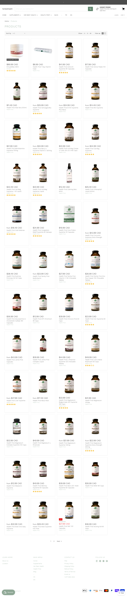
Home (4, 15)
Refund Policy (68, 569)
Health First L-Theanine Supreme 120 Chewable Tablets (67, 361)
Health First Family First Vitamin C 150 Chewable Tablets (67, 278)
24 (84, 33)
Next (59, 541)
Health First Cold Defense (16, 230)
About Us (5, 561)
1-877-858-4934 (69, 577)
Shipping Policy (69, 566)
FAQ (65, 561)
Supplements (15, 15)
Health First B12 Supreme (94, 108)
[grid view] (103, 33)
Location (5, 563)
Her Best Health (30, 15)
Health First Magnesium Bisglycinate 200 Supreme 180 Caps (68, 402)
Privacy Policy (68, 563)
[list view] (105, 33)
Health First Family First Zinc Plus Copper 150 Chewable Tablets (95, 278)
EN (71, 15)
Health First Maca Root (41, 400)
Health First (45, 15)
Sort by (8, 33)
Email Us (67, 574)
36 (87, 33)
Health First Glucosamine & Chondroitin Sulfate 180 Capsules (16, 321)
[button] (11, 71)
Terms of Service (69, 571)
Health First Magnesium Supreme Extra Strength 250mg (93, 445)
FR (66, 15)
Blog (56, 15)
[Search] (90, 9)
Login (116, 15)
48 (90, 33)
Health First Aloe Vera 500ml (16, 108)
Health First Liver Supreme (16, 400)
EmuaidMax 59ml (13, 67)
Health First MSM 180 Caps (94, 486)
